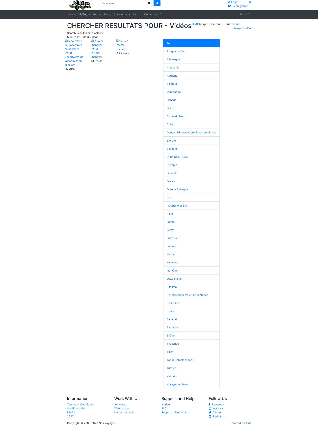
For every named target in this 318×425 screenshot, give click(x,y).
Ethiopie (172, 165)
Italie (170, 213)
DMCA (71, 412)
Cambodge (174, 91)
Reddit (216, 416)
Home (72, 14)
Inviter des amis (124, 412)
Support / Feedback (173, 412)
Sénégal (172, 319)
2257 (70, 416)
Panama (172, 286)
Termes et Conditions (80, 404)
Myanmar (172, 262)
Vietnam (172, 376)
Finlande (172, 173)
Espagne (172, 148)
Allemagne (173, 59)
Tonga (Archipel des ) (180, 360)
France (171, 181)
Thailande (173, 343)
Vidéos (83, 14)
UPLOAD (244, 14)
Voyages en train (177, 384)
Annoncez (120, 404)
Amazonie (173, 67)
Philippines (173, 303)
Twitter (216, 412)
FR (249, 2)
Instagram (218, 408)
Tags (136, 14)
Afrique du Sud (176, 51)
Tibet (170, 351)
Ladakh (171, 246)
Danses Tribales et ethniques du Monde (191, 132)
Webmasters (122, 408)
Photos (97, 14)
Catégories (121, 14)
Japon (171, 221)
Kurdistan (172, 238)
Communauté (152, 14)
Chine (170, 108)
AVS (248, 423)
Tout (169, 43)
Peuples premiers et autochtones (187, 295)
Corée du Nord (176, 116)
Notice (165, 404)
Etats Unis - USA (177, 156)
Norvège (172, 270)
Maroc (171, 254)
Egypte (171, 140)
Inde (169, 197)
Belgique (172, 83)
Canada (171, 100)
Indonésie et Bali (177, 205)
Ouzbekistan (174, 278)
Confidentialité (76, 408)
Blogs (107, 14)
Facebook (217, 404)
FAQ (163, 408)
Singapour (173, 327)
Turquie (171, 368)
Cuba (170, 124)
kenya (170, 230)
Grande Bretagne (177, 189)
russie (170, 311)
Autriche (172, 75)
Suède (171, 335)
